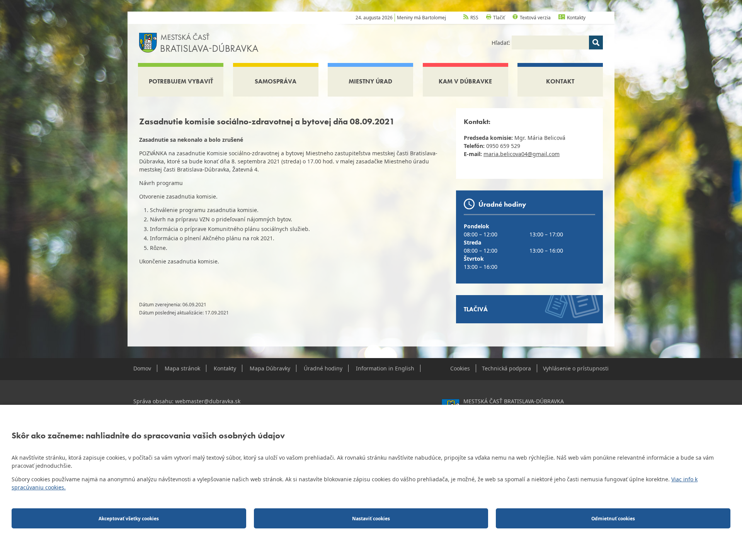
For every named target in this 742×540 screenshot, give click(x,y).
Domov (142, 368)
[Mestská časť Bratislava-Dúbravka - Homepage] (199, 42)
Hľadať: (502, 42)
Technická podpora (506, 368)
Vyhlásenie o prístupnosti (576, 368)
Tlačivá (476, 309)
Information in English (385, 368)
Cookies (460, 368)
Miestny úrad (370, 81)
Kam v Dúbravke (465, 81)
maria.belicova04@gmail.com (521, 154)
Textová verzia (535, 17)
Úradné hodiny (323, 368)
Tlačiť (499, 17)
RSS (474, 17)
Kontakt (560, 81)
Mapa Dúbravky (270, 368)
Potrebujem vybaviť (181, 81)
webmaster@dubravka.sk (207, 401)
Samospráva (275, 81)
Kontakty (576, 17)
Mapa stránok (182, 368)
